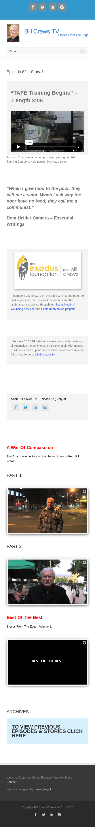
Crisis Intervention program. (58, 309)
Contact (12, 782)
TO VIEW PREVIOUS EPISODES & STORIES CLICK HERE (47, 731)
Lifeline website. (45, 354)
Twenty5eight (42, 789)
